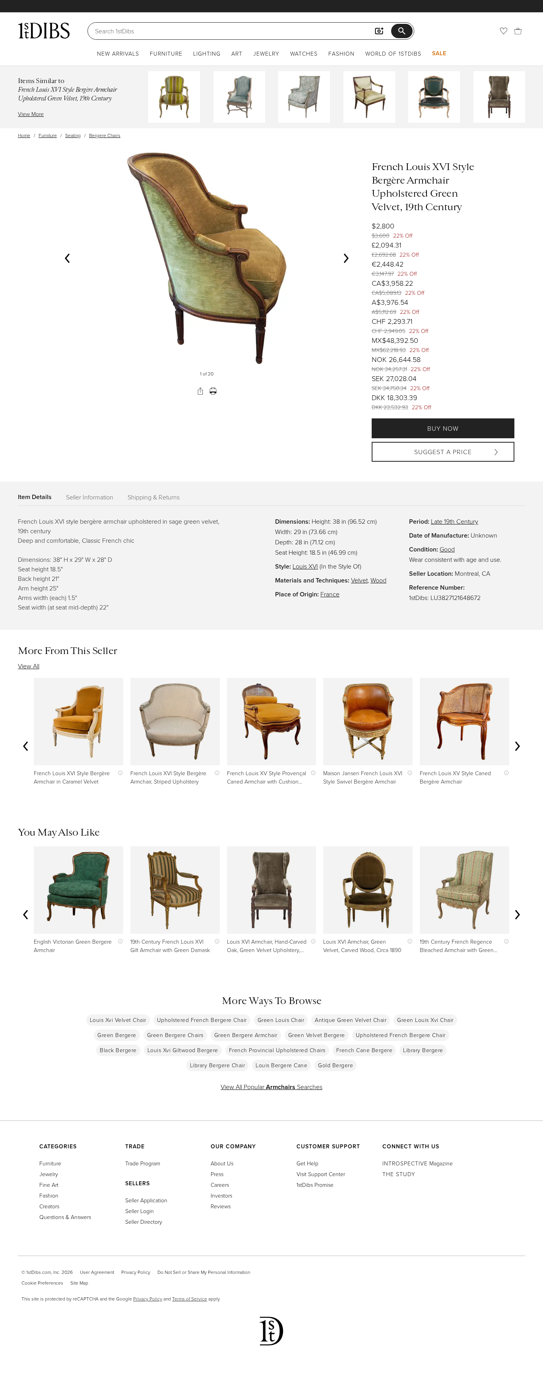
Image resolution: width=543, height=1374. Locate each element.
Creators (49, 1206)
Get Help (307, 1163)
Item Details (35, 496)
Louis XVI (305, 566)
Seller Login (139, 1211)
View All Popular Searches (271, 1086)
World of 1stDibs (393, 53)
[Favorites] (503, 31)
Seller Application (146, 1200)
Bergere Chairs (104, 135)
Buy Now (443, 428)
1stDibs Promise (315, 1184)
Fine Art (48, 1184)
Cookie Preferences (42, 1282)
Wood (378, 580)
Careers (220, 1184)
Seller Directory (143, 1221)
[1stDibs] (44, 31)
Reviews (221, 1206)
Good (447, 549)
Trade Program (142, 1163)
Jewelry (266, 53)
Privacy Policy (135, 1272)
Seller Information (89, 497)
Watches (304, 53)
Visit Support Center (321, 1174)
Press (217, 1174)
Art (236, 53)
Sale (439, 53)
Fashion (341, 53)
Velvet (359, 580)
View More (31, 114)
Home (24, 135)
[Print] (213, 391)
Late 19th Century (454, 521)
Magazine (417, 1163)
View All (28, 666)
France (329, 594)
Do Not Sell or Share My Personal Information (203, 1272)
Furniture (166, 53)
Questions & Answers (65, 1217)
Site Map (79, 1282)
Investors (221, 1195)
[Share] (200, 391)
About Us (222, 1163)
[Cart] (518, 31)
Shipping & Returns (154, 497)
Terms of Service (189, 1298)
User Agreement (97, 1272)
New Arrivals (118, 53)
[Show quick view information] (118, 773)
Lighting (207, 53)
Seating (73, 135)
